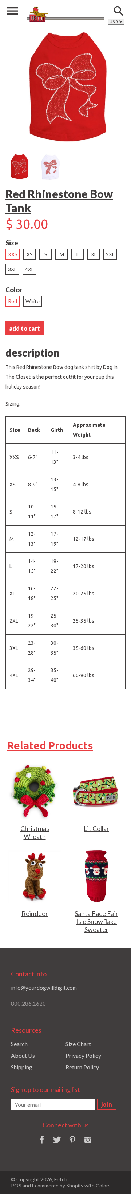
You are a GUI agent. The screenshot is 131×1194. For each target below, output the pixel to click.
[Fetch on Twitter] (57, 1144)
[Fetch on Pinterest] (72, 1144)
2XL (110, 254)
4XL (29, 269)
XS (30, 254)
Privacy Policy (83, 1055)
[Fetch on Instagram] (88, 1144)
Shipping (21, 1067)
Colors (103, 1185)
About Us (23, 1055)
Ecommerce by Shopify (57, 1185)
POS (16, 1185)
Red (12, 301)
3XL (12, 269)
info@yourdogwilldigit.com (44, 987)
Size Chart (78, 1043)
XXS (12, 254)
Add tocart (24, 328)
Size (11, 243)
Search (19, 1043)
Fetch (60, 1179)
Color (13, 290)
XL (94, 254)
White (32, 301)
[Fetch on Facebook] (42, 1144)
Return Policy (82, 1067)
